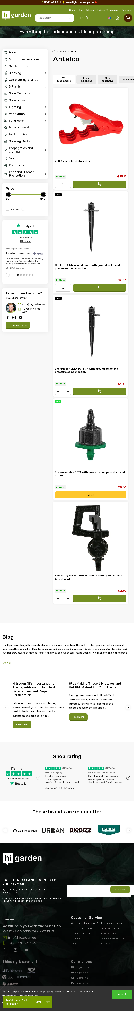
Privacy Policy (108, 933)
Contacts (127, 10)
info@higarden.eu (33, 304)
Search (70, 17)
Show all (6, 662)
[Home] (54, 51)
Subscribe (120, 889)
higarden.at (82, 978)
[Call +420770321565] (87, 18)
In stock (17, 209)
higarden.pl (82, 983)
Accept (122, 994)
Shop (72, 10)
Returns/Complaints (108, 10)
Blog (80, 10)
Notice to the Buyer (81, 933)
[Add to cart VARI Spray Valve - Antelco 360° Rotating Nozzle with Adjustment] (99, 598)
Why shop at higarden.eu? (84, 923)
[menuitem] (25, 52)
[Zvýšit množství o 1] (68, 184)
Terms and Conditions (112, 928)
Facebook (4, 950)
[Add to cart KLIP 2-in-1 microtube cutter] (99, 184)
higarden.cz (83, 967)
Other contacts (18, 325)
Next (128, 707)
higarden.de (82, 972)
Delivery (90, 10)
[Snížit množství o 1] (57, 184)
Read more (22, 724)
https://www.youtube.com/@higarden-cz (28, 950)
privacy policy (9, 892)
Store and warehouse (112, 938)
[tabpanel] (39, 705)
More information (27, 995)
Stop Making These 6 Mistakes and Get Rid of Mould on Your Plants (95, 685)
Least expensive (86, 79)
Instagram (16, 950)
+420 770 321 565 (22, 943)
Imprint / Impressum (112, 923)
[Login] (118, 18)
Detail (91, 495)
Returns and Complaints (83, 928)
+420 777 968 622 (31, 311)
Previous (6, 707)
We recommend (64, 79)
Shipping (76, 938)
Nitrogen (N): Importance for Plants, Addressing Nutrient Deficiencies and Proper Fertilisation (34, 689)
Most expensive (108, 79)
